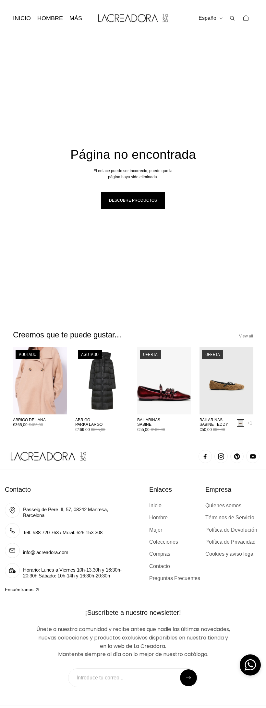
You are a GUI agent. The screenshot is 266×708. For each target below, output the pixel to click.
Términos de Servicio (229, 517)
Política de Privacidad (230, 542)
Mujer (155, 530)
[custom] (205, 456)
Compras (159, 554)
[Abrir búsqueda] (232, 18)
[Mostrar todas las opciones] (249, 423)
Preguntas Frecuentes (174, 578)
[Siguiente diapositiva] (61, 381)
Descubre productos (133, 200)
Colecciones (163, 542)
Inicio (155, 505)
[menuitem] (75, 18)
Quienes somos (223, 505)
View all (246, 336)
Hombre (158, 517)
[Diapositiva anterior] (18, 381)
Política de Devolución (231, 530)
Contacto (18, 489)
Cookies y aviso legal (230, 554)
